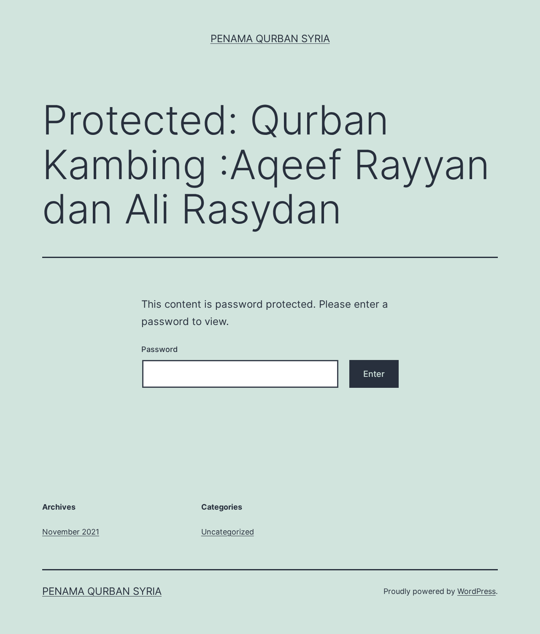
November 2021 (70, 531)
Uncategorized (227, 531)
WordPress (476, 591)
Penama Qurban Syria (270, 38)
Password (159, 349)
